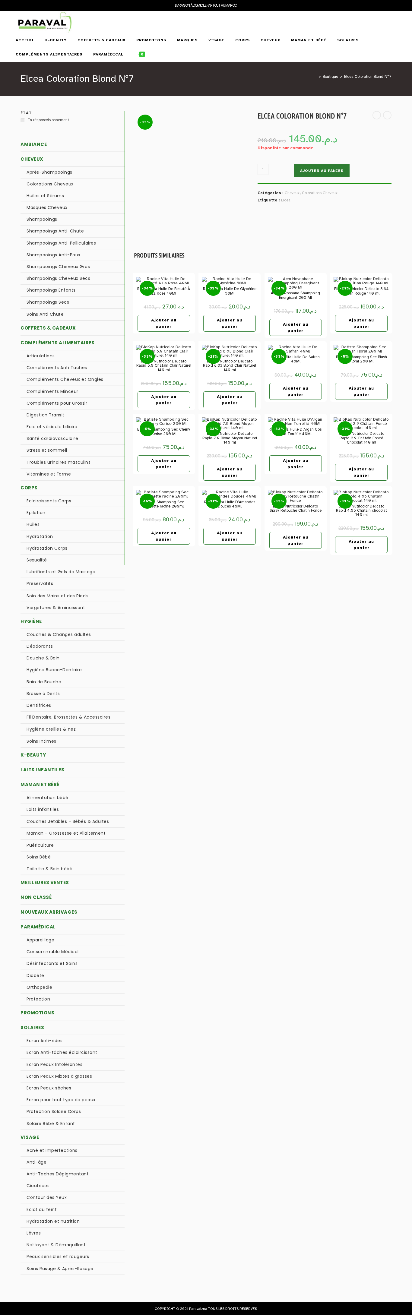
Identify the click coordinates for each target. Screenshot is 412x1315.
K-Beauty (33, 755)
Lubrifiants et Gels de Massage (61, 572)
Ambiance (34, 144)
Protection (38, 999)
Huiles (33, 524)
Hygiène (31, 621)
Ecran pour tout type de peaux (61, 1100)
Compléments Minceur (52, 391)
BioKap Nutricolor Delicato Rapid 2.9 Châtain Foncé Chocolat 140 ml (361, 437)
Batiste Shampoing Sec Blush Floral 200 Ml (361, 359)
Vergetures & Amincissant (56, 608)
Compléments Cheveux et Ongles (65, 379)
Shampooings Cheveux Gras (58, 267)
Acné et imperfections (52, 1150)
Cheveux (292, 193)
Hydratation (40, 536)
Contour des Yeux (47, 1197)
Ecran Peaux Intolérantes (54, 1064)
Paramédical (38, 927)
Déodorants (40, 646)
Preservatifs (40, 583)
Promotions (37, 1013)
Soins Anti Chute (45, 314)
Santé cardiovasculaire (52, 438)
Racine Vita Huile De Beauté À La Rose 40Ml (163, 291)
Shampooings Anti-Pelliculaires (61, 243)
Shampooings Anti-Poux (54, 255)
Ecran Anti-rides (44, 1041)
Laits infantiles (42, 770)
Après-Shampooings (49, 172)
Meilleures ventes (45, 882)
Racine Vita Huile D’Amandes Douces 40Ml (229, 504)
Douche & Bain (43, 658)
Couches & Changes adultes (59, 634)
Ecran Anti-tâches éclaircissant (62, 1052)
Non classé (36, 897)
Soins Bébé (39, 857)
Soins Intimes (41, 741)
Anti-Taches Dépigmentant (58, 1174)
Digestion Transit (46, 415)
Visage (30, 1137)
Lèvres (34, 1233)
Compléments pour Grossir (57, 403)
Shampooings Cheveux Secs (58, 278)
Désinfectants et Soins (52, 963)
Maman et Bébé (40, 784)
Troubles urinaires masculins (58, 462)
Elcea (285, 200)
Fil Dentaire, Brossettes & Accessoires (68, 717)
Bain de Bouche (44, 682)
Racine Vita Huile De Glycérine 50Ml (229, 291)
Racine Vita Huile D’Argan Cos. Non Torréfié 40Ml (295, 431)
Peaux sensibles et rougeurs (58, 1256)
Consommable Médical (53, 952)
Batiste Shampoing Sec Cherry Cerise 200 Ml (163, 431)
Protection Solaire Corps (54, 1111)
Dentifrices (39, 705)
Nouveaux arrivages (49, 912)
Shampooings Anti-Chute (55, 231)
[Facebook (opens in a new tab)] (381, 18)
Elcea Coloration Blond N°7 (367, 76)
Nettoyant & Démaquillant (56, 1245)
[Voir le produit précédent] (376, 115)
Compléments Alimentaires (57, 343)
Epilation (36, 513)
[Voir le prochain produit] (387, 115)
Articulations (41, 356)
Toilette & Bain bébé (49, 869)
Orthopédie (39, 987)
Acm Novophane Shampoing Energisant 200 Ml (295, 295)
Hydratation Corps (47, 548)
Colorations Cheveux (320, 193)
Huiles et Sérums (45, 196)
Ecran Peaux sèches (49, 1088)
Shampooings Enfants (51, 290)
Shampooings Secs (48, 302)
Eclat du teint (42, 1209)
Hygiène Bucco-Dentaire (54, 670)
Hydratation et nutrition (53, 1221)
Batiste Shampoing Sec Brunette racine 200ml (163, 504)
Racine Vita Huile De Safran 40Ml (295, 359)
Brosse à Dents (43, 694)
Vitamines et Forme (49, 474)
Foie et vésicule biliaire (52, 427)
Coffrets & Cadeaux (48, 328)
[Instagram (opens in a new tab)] (394, 18)
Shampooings (42, 219)
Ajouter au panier (322, 171)
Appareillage (40, 940)
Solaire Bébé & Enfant (51, 1124)
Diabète (35, 975)
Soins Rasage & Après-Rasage (60, 1269)
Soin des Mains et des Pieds (57, 596)
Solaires (32, 1027)
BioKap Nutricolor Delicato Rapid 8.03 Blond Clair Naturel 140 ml (229, 365)
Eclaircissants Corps (49, 501)
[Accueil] (315, 76)
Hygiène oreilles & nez (51, 729)
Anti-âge (36, 1162)
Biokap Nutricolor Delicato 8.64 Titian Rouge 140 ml (361, 291)
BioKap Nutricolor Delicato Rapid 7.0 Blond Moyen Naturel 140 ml (229, 437)
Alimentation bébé (47, 798)
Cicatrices (38, 1186)
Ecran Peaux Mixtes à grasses (59, 1076)
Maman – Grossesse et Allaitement (66, 833)
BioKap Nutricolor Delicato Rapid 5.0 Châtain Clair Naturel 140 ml (163, 365)
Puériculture (40, 845)
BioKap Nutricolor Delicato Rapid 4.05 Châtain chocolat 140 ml (361, 510)
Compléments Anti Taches (57, 368)
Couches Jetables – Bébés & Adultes (68, 821)
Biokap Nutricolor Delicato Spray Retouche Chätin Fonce (296, 508)
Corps (29, 488)
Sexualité (37, 560)
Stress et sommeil (47, 450)
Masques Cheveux (47, 207)
